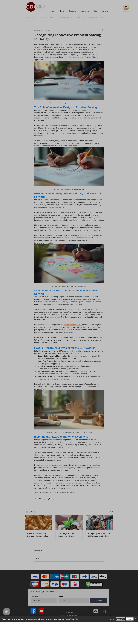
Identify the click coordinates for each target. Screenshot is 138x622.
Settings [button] (111, 619)
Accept (130, 619)
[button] (125, 295)
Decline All (120, 619)
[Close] (136, 618)
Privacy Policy (74, 619)
